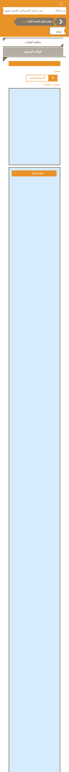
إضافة (59, 31)
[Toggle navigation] (61, 3)
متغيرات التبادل (52, 84)
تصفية (57, 71)
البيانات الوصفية (33, 52)
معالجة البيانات (33, 42)
